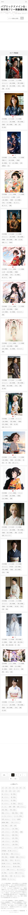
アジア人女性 (11, 80)
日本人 (19, 85)
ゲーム (13, 819)
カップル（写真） (18, 816)
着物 (23, 85)
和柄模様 (4, 879)
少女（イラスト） (6, 828)
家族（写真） (15, 813)
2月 (6, 787)
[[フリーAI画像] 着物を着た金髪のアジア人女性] (14, 525)
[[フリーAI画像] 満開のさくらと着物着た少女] (14, 302)
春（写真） (13, 794)
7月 (24, 787)
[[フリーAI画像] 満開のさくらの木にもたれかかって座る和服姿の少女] (14, 265)
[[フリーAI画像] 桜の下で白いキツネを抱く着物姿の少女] (14, 192)
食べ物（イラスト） (12, 850)
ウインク (20, 493)
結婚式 (18, 819)
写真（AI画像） (21, 83)
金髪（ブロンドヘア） (6, 427)
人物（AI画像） (12, 83)
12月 (18, 791)
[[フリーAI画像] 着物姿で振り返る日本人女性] (14, 378)
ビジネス (11, 872)
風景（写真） (5, 876)
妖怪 (15, 642)
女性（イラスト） (6, 838)
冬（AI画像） (4, 642)
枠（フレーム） (11, 879)
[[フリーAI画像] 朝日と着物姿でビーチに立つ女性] (14, 453)
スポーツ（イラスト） (7, 847)
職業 (21, 832)
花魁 (3, 88)
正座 (3, 609)
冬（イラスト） (5, 803)
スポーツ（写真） (18, 847)
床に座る (17, 606)
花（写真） (4, 872)
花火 (8, 165)
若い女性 (7, 88)
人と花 (18, 197)
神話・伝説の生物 (9, 644)
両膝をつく (4, 160)
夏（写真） (13, 797)
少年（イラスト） (6, 832)
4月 (13, 787)
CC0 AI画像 (4, 80)
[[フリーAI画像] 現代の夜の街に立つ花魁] (14, 78)
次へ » (16, 778)
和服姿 (3, 85)
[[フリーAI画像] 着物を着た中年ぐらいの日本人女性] (14, 562)
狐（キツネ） (5, 205)
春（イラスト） (5, 794)
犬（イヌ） (4, 806)
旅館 (16, 124)
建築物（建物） (5, 822)
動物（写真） (5, 860)
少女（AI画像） (15, 163)
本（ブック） (17, 876)
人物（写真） (15, 844)
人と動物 (13, 197)
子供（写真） (5, 825)
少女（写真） (15, 828)
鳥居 (11, 671)
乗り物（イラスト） (6, 866)
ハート (3, 869)
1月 (3, 787)
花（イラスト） (21, 869)
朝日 (3, 462)
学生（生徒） (13, 809)
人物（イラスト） (6, 844)
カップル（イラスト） (7, 816)
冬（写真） (13, 803)
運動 (14, 806)
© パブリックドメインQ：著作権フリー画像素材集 (13, 910)
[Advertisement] (14, 36)
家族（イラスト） (6, 813)
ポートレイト (5, 83)
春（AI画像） (9, 202)
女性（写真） (15, 838)
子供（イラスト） (15, 822)
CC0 (13, 883)
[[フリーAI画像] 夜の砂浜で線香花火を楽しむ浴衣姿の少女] (14, 153)
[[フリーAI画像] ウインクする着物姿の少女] (14, 489)
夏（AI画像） (4, 163)
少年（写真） (15, 832)
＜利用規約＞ (10, 900)
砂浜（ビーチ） (15, 462)
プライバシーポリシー (18, 911)
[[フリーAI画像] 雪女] (14, 635)
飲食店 (10, 242)
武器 (11, 876)
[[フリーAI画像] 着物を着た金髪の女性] (14, 415)
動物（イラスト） (20, 857)
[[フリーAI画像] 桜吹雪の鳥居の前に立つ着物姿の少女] (14, 661)
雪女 (19, 644)
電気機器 (12, 857)
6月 (20, 787)
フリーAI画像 (18, 80)
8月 (3, 791)
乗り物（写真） (17, 866)
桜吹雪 (10, 669)
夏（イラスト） (5, 797)
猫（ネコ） (17, 860)
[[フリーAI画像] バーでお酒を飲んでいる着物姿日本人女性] (14, 232)
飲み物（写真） (17, 863)
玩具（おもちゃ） (6, 819)
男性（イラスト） (15, 854)
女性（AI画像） (13, 85)
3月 (10, 787)
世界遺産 (4, 850)
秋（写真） (13, 800)
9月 (6, 791)
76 (10, 778)
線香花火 (4, 165)
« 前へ (4, 775)
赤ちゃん (20, 803)
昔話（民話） (20, 642)
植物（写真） (15, 835)
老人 (23, 876)
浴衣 (19, 124)
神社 (3, 671)
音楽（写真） (5, 809)
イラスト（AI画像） (13, 157)
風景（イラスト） (19, 872)
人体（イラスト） (6, 841)
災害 (11, 825)
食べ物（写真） (5, 854)
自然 (15, 825)
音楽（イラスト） (21, 806)
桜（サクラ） (16, 202)
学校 (21, 813)
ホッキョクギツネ (5, 197)
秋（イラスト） (5, 800)
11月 (14, 791)
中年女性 (11, 566)
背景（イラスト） (11, 869)
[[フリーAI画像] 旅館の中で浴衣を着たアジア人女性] (14, 115)
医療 (10, 806)
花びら (7, 671)
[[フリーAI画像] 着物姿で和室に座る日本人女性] (14, 598)
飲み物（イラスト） (6, 863)
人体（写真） (15, 841)
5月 (17, 787)
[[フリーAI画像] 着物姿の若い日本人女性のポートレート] (14, 698)
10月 (10, 791)
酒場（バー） (5, 242)
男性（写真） (5, 857)
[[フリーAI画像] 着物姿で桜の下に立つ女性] (14, 341)
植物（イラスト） (6, 835)
